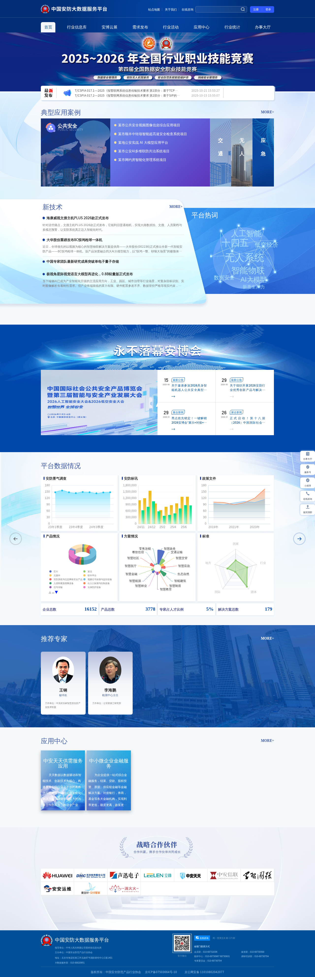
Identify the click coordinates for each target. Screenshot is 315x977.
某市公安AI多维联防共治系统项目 (144, 151)
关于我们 (171, 9)
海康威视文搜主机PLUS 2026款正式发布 (78, 218)
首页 (48, 27)
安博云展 (109, 27)
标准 (205, 536)
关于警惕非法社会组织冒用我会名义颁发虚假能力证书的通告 (115, 90)
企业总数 (49, 609)
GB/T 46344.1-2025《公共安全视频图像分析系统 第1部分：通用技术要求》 (125, 95)
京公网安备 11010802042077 (204, 971)
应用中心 (201, 27)
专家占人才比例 (171, 609)
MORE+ (267, 111)
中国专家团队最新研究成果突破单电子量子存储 (83, 261)
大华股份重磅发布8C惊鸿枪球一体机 (74, 240)
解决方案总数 (228, 609)
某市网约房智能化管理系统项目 (142, 159)
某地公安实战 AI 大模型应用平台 (143, 142)
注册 (256, 9)
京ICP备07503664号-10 (161, 971)
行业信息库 (77, 27)
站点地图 (154, 9)
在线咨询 (187, 9)
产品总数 (108, 609)
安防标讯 (131, 478)
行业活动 (171, 27)
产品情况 (53, 536)
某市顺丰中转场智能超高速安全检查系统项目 (152, 134)
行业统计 (232, 27)
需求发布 (140, 27)
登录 (268, 9)
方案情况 (131, 536)
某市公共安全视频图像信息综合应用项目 (149, 125)
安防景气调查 (56, 478)
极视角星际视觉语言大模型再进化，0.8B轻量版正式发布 (90, 274)
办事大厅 (263, 27)
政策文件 (209, 478)
